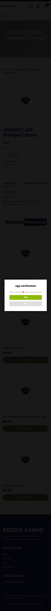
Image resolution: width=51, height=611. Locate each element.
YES (25, 297)
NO (25, 303)
